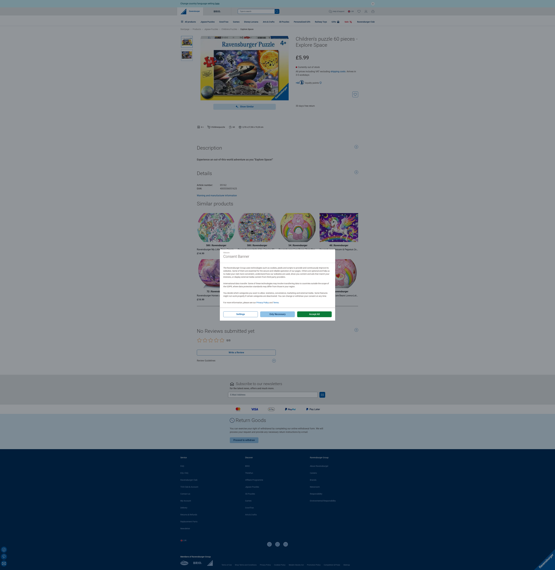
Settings (240, 314)
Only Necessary (277, 314)
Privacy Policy (262, 302)
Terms (276, 302)
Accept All (314, 314)
